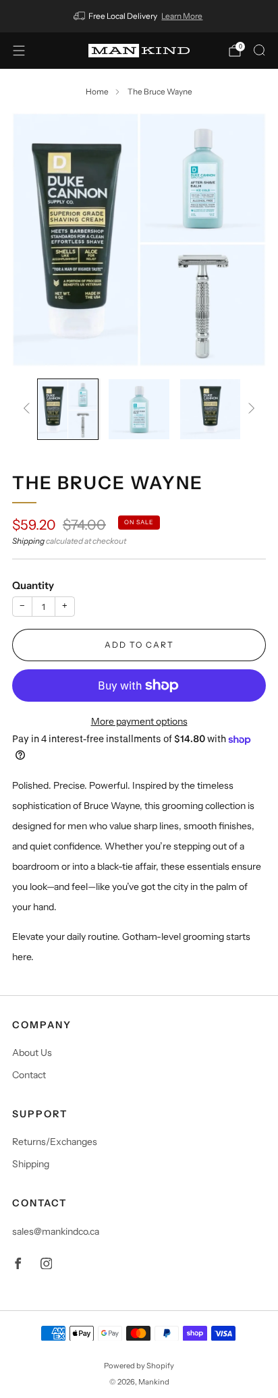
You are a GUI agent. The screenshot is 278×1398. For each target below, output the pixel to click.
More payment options (139, 721)
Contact (29, 1075)
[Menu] (19, 50)
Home (97, 91)
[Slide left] (28, 409)
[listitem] (139, 16)
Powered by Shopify (139, 1365)
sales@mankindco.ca (55, 1231)
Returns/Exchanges (54, 1142)
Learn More (181, 16)
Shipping (28, 541)
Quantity (33, 585)
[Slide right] (249, 409)
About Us (32, 1052)
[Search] (259, 50)
